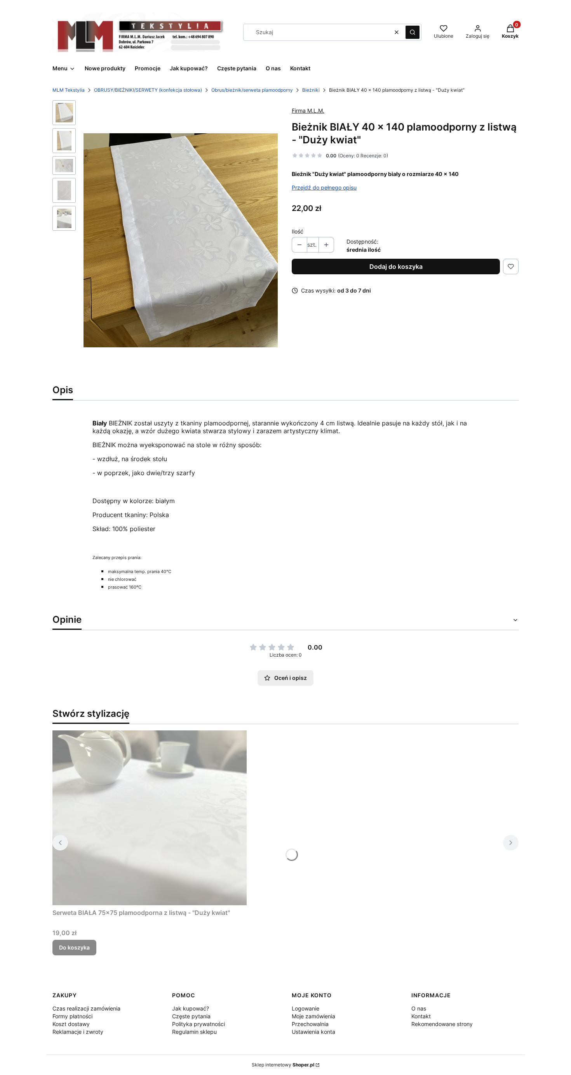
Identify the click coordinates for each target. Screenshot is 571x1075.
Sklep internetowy (283, 1065)
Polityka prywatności (198, 1024)
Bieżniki (311, 90)
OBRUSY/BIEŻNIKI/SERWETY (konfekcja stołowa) (148, 90)
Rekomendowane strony (442, 1024)
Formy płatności (72, 1016)
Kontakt (421, 1016)
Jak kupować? (190, 1008)
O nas (418, 1008)
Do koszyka (74, 947)
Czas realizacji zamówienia (86, 1008)
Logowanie (305, 1008)
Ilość (297, 231)
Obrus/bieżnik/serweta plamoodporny (252, 90)
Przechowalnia (310, 1024)
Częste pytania (191, 1016)
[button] (413, 32)
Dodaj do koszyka (396, 266)
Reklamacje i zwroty (77, 1031)
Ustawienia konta (313, 1031)
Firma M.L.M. (308, 110)
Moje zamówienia (313, 1016)
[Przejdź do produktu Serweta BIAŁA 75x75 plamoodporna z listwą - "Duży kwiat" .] (149, 817)
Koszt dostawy (71, 1024)
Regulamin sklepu (194, 1031)
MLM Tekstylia (68, 90)
